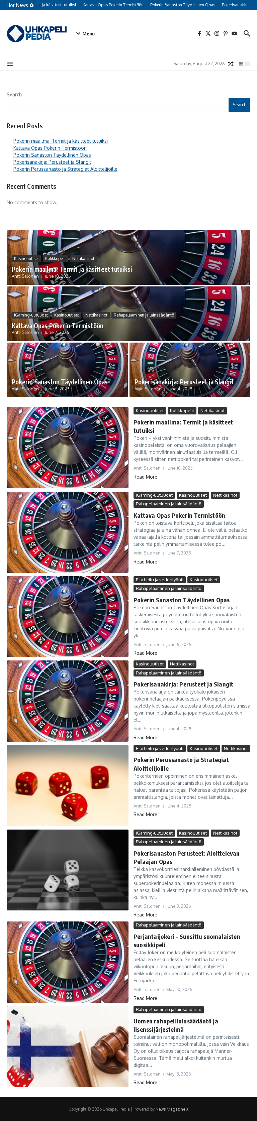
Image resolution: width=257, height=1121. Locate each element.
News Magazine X (172, 1109)
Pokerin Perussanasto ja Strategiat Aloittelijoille (65, 169)
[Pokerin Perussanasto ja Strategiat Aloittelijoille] (67, 785)
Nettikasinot (83, 258)
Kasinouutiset (26, 258)
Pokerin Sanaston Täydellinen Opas (52, 155)
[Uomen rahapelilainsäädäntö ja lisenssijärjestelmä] (67, 1046)
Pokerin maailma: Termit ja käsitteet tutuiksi (60, 141)
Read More (145, 477)
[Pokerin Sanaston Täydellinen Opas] (67, 616)
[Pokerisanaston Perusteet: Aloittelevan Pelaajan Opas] (67, 870)
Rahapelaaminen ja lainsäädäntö (144, 315)
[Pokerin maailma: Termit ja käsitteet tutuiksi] (67, 447)
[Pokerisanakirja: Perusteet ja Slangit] (67, 701)
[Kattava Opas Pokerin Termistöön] (67, 532)
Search (14, 94)
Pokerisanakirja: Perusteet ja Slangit (52, 162)
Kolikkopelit (55, 258)
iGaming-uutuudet (31, 315)
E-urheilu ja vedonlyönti (159, 579)
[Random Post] (231, 64)
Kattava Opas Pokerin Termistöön (50, 148)
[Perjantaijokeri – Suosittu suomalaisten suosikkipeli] (67, 962)
